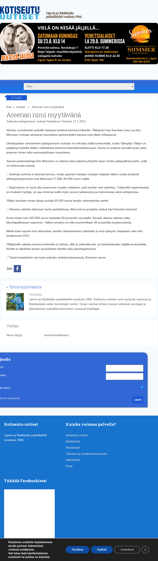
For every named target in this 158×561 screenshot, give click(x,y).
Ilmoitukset (73, 447)
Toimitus (66, 121)
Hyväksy (77, 550)
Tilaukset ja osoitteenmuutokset (86, 453)
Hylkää (102, 550)
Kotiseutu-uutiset (77, 435)
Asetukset (127, 550)
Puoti (69, 466)
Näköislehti (73, 460)
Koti (8, 107)
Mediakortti (73, 441)
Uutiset (20, 107)
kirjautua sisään (33, 335)
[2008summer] (79, 65)
